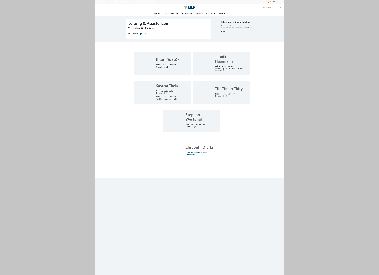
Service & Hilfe (202, 14)
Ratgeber (174, 14)
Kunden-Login (275, 2)
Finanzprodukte (160, 14)
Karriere (152, 2)
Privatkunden (113, 2)
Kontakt (224, 31)
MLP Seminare (187, 14)
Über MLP (221, 14)
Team (213, 14)
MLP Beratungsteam (137, 33)
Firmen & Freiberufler (127, 2)
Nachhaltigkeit (142, 2)
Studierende (102, 2)
